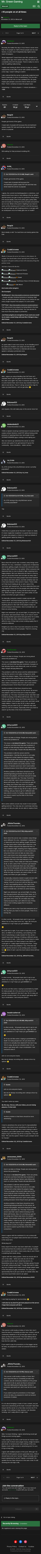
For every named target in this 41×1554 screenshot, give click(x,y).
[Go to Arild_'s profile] (4, 168)
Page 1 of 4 (20, 33)
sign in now (12, 1490)
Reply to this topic (20, 26)
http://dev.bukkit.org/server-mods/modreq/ (25, 295)
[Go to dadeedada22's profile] (4, 425)
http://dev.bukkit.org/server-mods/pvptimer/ (23, 305)
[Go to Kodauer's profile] (4, 42)
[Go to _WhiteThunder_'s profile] (4, 825)
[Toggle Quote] (5, 174)
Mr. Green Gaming (12, 1)
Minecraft (19, 19)
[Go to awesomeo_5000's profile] (4, 1158)
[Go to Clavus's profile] (4, 146)
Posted (15, 43)
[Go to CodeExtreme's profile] (4, 251)
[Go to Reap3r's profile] (4, 116)
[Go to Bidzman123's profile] (4, 404)
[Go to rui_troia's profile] (4, 462)
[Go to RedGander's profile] (4, 651)
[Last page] (38, 33)
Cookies (31, 1546)
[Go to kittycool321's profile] (4, 557)
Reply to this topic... (12, 1498)
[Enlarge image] (5, 270)
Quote (9, 96)
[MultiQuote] (3, 96)
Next (34, 33)
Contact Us (22, 1546)
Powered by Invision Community (20, 1551)
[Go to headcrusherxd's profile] (4, 1014)
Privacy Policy (12, 1546)
